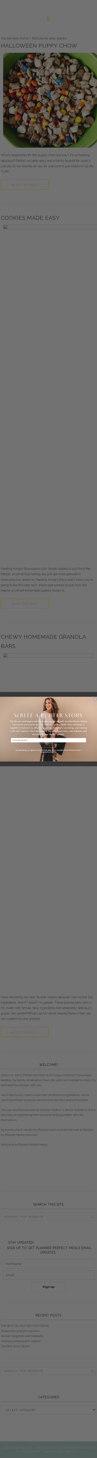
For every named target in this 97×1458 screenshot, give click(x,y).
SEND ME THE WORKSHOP (48, 746)
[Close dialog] (95, 699)
